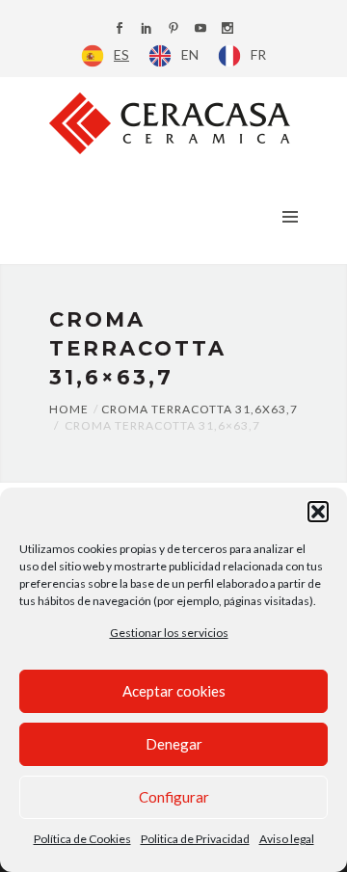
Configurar (174, 797)
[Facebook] (119, 29)
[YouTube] (200, 29)
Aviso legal (286, 839)
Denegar (174, 744)
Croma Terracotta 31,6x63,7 (199, 409)
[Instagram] (227, 29)
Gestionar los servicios (169, 632)
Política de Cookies (82, 839)
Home (69, 409)
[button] (318, 511)
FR (258, 54)
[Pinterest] (173, 29)
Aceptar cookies (174, 691)
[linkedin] (146, 29)
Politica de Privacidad (195, 839)
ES (121, 54)
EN (190, 54)
